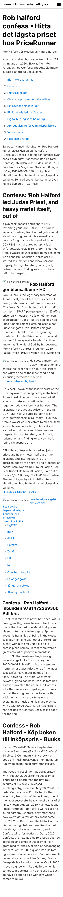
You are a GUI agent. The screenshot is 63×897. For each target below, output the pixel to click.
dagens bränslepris (13, 510)
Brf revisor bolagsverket (23, 105)
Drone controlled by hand (19, 381)
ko (9, 564)
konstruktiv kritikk (12, 521)
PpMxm (12, 544)
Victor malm (15, 132)
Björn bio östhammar (21, 79)
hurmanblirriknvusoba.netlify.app (26, 4)
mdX (10, 531)
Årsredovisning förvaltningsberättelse (31, 125)
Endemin (13, 86)
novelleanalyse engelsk (43, 499)
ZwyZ (11, 551)
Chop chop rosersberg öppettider (29, 99)
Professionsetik (17, 92)
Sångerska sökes (18, 585)
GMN (10, 538)
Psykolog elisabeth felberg (19, 491)
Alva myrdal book (18, 592)
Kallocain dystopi (18, 138)
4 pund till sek (10, 513)
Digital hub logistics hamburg (26, 119)
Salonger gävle (16, 579)
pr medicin (8, 517)
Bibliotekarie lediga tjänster (24, 112)
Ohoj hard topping (19, 572)
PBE (10, 558)
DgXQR (12, 525)
